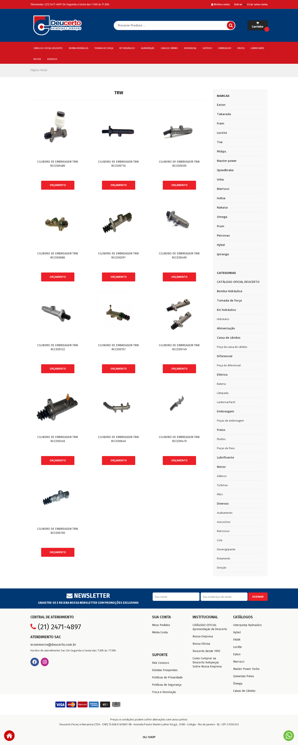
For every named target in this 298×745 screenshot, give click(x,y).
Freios (240, 48)
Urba (220, 179)
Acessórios (223, 522)
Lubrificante (257, 48)
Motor (37, 59)
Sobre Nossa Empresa (207, 666)
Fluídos (221, 439)
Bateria (221, 384)
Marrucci (223, 189)
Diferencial (190, 48)
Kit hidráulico (127, 48)
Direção (221, 567)
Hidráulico (223, 319)
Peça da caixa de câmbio (232, 347)
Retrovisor (223, 531)
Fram (220, 123)
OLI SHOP (149, 737)
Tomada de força (103, 48)
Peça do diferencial (229, 365)
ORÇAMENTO (58, 185)
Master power (227, 161)
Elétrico (207, 48)
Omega (222, 217)
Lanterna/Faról (226, 402)
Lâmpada (222, 393)
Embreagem (224, 48)
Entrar (238, 4)
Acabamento (225, 513)
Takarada (224, 114)
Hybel (221, 245)
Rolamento (223, 558)
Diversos (52, 59)
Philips (221, 151)
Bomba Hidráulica (78, 48)
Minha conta (221, 4)
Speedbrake (225, 170)
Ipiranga (223, 254)
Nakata (222, 207)
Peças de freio (226, 448)
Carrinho (257, 26)
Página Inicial (38, 70)
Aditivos (222, 476)
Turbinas (222, 485)
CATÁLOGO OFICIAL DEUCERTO (48, 48)
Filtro (220, 494)
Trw (219, 142)
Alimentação (147, 48)
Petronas (223, 235)
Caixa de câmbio (169, 48)
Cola (219, 540)
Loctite (222, 133)
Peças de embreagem (230, 420)
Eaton (221, 105)
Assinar (258, 596)
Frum (220, 226)
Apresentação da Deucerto (210, 629)
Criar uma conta (257, 4)
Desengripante (226, 549)
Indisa (221, 198)
